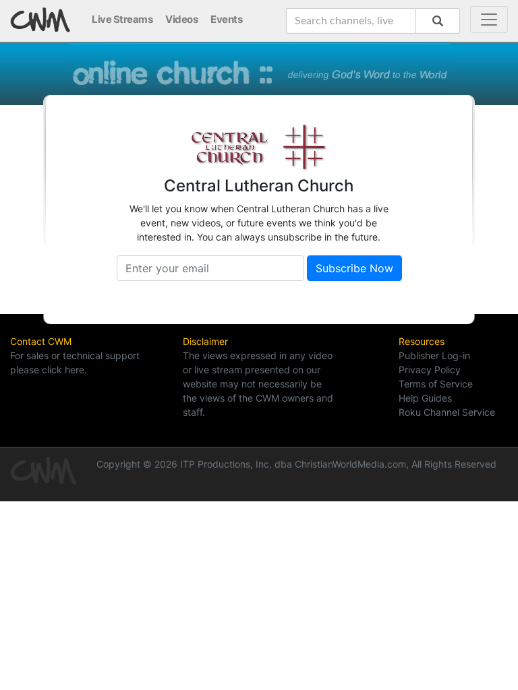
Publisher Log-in (434, 355)
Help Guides (425, 398)
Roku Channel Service (447, 412)
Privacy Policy (430, 369)
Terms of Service (436, 383)
